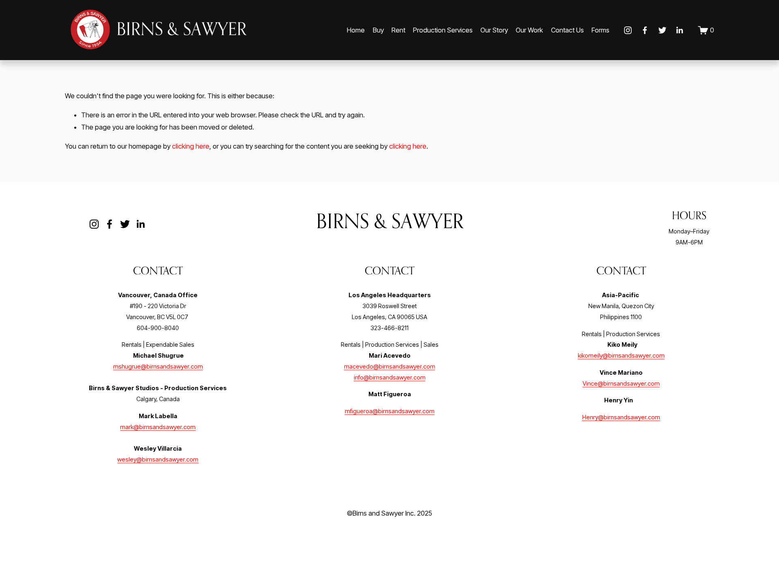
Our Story (494, 30)
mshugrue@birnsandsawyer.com (158, 366)
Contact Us (567, 30)
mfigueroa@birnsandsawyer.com (390, 411)
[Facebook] (645, 30)
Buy (378, 30)
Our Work (529, 30)
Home (356, 30)
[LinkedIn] (679, 30)
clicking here (190, 146)
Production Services (443, 30)
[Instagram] (628, 30)
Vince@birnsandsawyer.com (621, 383)
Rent (398, 30)
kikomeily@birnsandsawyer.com (621, 355)
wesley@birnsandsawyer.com (157, 459)
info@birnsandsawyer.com (390, 377)
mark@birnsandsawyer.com (158, 427)
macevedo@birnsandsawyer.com (389, 366)
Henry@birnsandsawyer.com (621, 417)
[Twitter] (662, 30)
